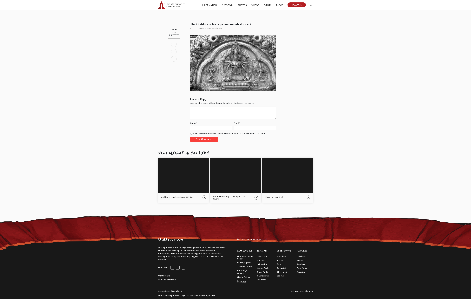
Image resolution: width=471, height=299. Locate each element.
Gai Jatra (261, 260)
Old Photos (302, 256)
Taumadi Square (244, 266)
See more (241, 281)
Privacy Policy (297, 291)
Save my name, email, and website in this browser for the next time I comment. (229, 133)
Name (193, 123)
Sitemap (309, 291)
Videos (255, 5)
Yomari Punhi (263, 268)
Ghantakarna (263, 276)
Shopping (301, 272)
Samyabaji (281, 268)
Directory (227, 5)
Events (268, 5)
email (264, 239)
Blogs (279, 5)
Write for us (302, 268)
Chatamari (282, 272)
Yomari (280, 260)
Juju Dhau (281, 256)
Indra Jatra (262, 264)
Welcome (297, 4)
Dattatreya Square (242, 271)
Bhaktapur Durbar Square (245, 257)
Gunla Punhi (262, 272)
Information (209, 5)
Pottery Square (244, 263)
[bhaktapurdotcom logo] (170, 239)
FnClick (212, 295)
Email (237, 123)
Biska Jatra (262, 256)
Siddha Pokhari (243, 277)
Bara (279, 264)
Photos (242, 5)
